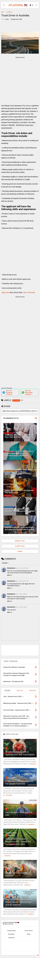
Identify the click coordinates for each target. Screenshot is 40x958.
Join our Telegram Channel (9, 392)
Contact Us (11, 937)
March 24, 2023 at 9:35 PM (22, 568)
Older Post (20, 546)
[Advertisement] (19, 79)
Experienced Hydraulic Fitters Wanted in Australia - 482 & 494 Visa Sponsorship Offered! (19, 472)
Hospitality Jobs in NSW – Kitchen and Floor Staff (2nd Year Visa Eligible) (19, 436)
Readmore (33, 764)
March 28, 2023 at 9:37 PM (22, 581)
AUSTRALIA (9, 12)
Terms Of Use (29, 930)
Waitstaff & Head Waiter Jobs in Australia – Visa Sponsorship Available (20, 510)
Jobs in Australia (29, 292)
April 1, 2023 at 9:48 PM (21, 594)
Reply (9, 575)
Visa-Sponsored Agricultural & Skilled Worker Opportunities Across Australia (19, 902)
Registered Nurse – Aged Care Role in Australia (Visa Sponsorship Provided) (19, 528)
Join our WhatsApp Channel (29, 392)
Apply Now (5, 292)
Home (2, 12)
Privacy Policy (11, 930)
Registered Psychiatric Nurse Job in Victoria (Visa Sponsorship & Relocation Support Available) (19, 453)
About (28, 934)
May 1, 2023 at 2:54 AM (21, 607)
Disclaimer (11, 934)
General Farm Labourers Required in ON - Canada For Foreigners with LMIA (18, 841)
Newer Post (20, 541)
